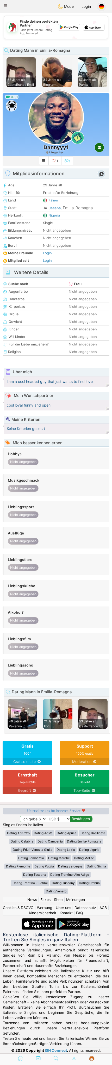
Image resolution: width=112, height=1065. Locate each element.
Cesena (54, 208)
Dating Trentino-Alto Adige (69, 875)
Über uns (63, 907)
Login (86, 6)
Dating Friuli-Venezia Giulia (32, 850)
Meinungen (75, 899)
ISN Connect (56, 1050)
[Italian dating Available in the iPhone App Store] (39, 921)
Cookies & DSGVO (18, 907)
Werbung (44, 907)
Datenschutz (85, 907)
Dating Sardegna (70, 866)
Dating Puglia (44, 866)
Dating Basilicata (92, 833)
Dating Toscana (34, 875)
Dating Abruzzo (18, 833)
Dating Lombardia (31, 858)
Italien (53, 200)
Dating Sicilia (96, 866)
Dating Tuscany (63, 883)
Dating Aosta (43, 833)
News (32, 899)
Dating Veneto (56, 891)
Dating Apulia (66, 833)
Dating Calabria (22, 841)
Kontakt (66, 913)
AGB (103, 907)
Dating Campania (50, 841)
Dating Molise (84, 858)
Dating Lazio (66, 850)
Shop (58, 899)
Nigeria (54, 215)
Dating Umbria (89, 883)
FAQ (79, 913)
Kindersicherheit (42, 913)
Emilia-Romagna (78, 207)
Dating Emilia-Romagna (84, 841)
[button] (5, 5)
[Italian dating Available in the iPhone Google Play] (73, 921)
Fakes (45, 899)
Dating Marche (59, 858)
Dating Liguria (89, 850)
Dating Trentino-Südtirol (30, 883)
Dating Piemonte (18, 866)
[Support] (91, 1059)
